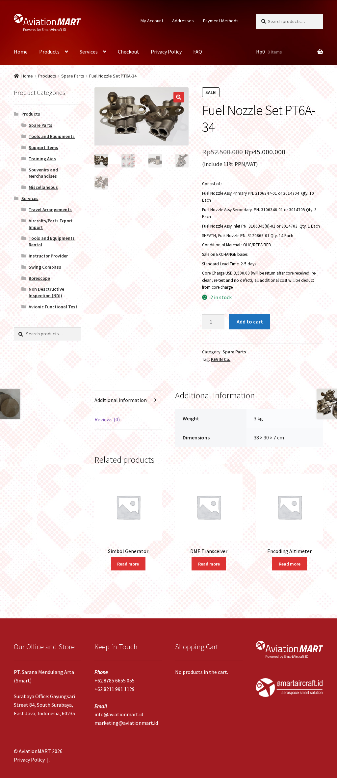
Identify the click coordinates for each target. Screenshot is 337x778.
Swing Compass (45, 267)
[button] (178, 97)
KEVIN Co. (220, 359)
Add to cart (250, 321)
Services (89, 51)
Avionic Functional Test (53, 307)
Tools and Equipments (52, 136)
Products (49, 51)
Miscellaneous (43, 187)
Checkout (128, 51)
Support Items (43, 147)
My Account (152, 21)
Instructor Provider (48, 256)
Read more (128, 564)
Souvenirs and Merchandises (43, 173)
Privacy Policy (166, 51)
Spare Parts (72, 76)
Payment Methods (221, 21)
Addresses (183, 21)
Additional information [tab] (120, 400)
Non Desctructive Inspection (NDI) (46, 292)
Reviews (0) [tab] (107, 419)
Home (21, 51)
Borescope (39, 278)
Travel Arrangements (50, 209)
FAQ (197, 51)
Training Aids (42, 159)
